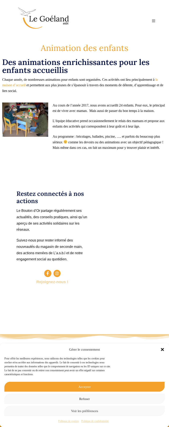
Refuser (84, 399)
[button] (162, 349)
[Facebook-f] (47, 273)
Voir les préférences (84, 411)
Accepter (84, 387)
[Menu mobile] (154, 21)
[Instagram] (57, 273)
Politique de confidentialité (95, 421)
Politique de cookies (68, 421)
